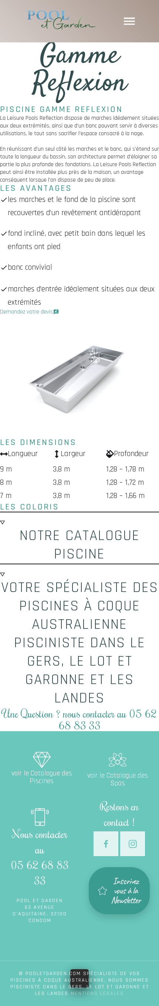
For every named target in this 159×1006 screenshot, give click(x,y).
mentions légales (97, 993)
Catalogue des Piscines (41, 754)
